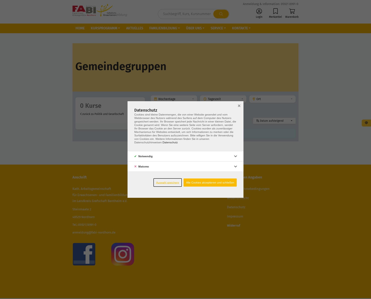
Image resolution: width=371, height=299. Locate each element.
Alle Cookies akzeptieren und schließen (210, 182)
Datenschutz (170, 142)
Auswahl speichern (167, 182)
